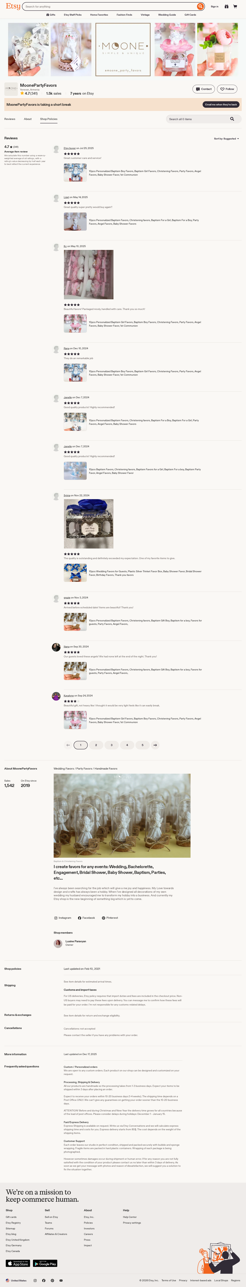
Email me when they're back (221, 104)
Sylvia (67, 495)
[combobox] (109, 6)
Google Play (45, 1263)
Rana (66, 348)
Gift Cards (190, 14)
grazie (67, 597)
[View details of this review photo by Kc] (88, 274)
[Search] (200, 6)
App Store (18, 1263)
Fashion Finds (124, 14)
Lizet (66, 197)
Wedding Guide (167, 14)
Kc (65, 246)
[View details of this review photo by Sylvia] (88, 524)
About (28, 119)
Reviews (9, 119)
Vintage (145, 14)
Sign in (214, 6)
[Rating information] (22, 94)
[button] (204, 89)
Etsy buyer (70, 148)
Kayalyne (69, 695)
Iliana (67, 646)
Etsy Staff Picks (73, 14)
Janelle (68, 397)
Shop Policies (48, 119)
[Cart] (235, 6)
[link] (68, 745)
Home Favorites (99, 14)
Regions (235, 1280)
